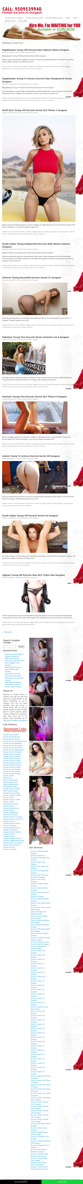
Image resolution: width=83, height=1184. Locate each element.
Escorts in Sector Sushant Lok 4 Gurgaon (20, 384)
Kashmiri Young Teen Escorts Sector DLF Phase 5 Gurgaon (34, 396)
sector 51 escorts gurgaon (54, 563)
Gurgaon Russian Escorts (12, 832)
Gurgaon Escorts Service (11, 823)
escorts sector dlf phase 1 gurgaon (47, 232)
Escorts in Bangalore (10, 812)
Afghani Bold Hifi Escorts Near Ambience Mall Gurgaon (13, 669)
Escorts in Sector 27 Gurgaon (16, 325)
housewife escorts (62, 325)
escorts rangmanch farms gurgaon (47, 98)
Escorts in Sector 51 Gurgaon (16, 563)
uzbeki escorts (6, 505)
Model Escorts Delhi (10, 786)
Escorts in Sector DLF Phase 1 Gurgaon (19, 232)
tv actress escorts (28, 100)
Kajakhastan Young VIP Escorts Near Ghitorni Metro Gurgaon (35, 50)
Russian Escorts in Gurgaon (12, 817)
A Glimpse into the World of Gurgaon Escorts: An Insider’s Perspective (14, 656)
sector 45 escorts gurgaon (54, 503)
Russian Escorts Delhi (10, 735)
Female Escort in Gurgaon (14, 18)
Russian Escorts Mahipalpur (12, 743)
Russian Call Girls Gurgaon (12, 765)
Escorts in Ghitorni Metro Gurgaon (18, 66)
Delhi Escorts (7, 778)
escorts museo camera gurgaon (43, 265)
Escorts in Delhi (8, 776)
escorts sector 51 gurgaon (38, 563)
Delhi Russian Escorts (10, 784)
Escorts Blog (22, 21)
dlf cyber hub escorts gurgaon (52, 622)
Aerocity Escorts (8, 806)
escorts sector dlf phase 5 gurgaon (47, 444)
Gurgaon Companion (10, 830)
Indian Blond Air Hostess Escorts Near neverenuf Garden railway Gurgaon (13, 684)
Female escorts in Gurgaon (28, 52)
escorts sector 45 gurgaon (38, 503)
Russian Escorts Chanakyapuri (13, 750)
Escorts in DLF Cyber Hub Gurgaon (18, 622)
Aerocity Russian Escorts (54, 18)
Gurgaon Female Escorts (39, 1167)
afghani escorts (38, 622)
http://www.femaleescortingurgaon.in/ (16, 720)
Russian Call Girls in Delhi (12, 795)
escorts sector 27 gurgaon (48, 325)
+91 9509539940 (21, 1182)
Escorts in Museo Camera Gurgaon (18, 265)
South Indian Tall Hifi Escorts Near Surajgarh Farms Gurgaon (14, 663)
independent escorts (60, 265)
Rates (75, 18)
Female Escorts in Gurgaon (22, 12)
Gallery (68, 18)
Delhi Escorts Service (10, 814)
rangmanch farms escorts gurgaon (12, 100)
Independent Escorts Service (13, 843)
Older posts (7, 632)
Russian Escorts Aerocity (11, 737)
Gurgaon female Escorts (11, 827)
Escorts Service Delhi (10, 780)
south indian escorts (18, 267)
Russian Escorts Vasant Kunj (13, 747)
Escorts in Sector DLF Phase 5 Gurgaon (19, 444)
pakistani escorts (65, 384)
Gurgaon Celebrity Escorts (12, 838)
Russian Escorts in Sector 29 (13, 819)
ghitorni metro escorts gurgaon (61, 66)
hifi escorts (11, 624)
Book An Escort (10, 21)
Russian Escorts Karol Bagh (12, 745)
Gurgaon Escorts (9, 821)
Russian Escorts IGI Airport (12, 752)
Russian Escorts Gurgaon (12, 754)
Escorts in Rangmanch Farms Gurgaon (19, 98)
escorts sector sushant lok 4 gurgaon (48, 384)
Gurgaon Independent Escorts (13, 840)
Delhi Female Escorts (10, 782)
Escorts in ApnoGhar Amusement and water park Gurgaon (40, 858)
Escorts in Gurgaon (9, 825)
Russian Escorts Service (11, 845)
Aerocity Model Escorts (11, 808)
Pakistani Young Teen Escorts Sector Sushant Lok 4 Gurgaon (35, 337)
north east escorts (63, 232)
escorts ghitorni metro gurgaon (43, 66)
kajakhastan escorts (8, 68)
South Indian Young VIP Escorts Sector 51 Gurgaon (30, 515)
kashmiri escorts (62, 444)
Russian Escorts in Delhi (34, 18)
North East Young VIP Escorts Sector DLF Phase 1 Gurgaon (34, 110)
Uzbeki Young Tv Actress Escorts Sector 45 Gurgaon (31, 456)
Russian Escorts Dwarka (11, 739)
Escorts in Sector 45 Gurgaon (16, 503)
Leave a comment (36, 68)
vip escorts (17, 68)
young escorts (25, 68)
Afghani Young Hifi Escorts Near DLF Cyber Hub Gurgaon (33, 575)
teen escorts (24, 386)
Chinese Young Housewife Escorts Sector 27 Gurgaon (31, 277)
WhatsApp (63, 1182)
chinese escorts (35, 325)
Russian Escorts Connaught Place (14, 741)
